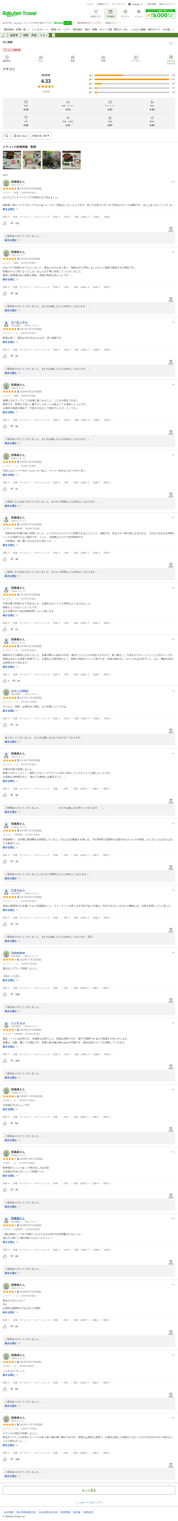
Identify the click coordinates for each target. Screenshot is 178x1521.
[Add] (171, 43)
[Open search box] (6, 136)
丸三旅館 (8, 42)
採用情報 (65, 1512)
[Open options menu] (173, 182)
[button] (12, 160)
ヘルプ (89, 4)
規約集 (76, 1512)
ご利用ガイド (102, 4)
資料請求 (88, 1512)
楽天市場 (151, 4)
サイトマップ (118, 4)
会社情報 (9, 1512)
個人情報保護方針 (26, 1512)
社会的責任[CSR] (48, 1512)
